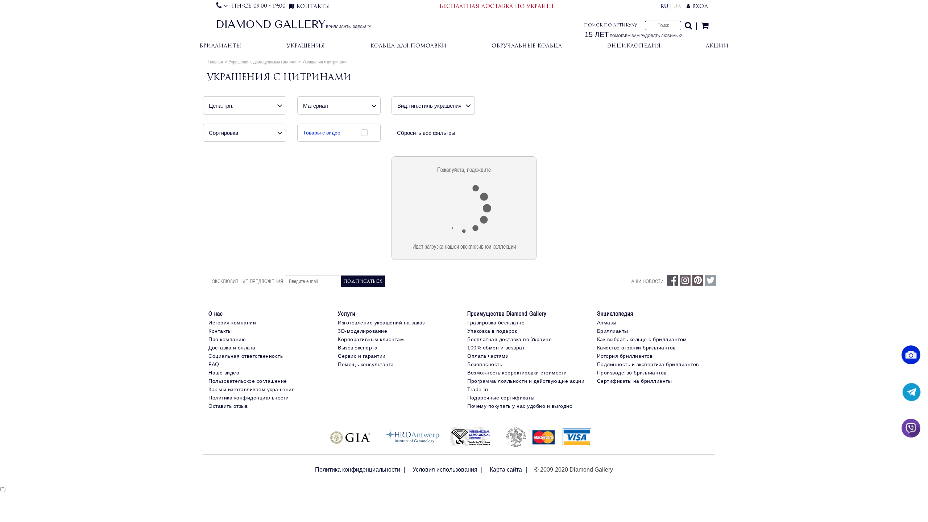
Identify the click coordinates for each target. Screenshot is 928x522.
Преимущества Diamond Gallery (507, 314)
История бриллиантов (625, 356)
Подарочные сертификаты (500, 398)
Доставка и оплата (232, 348)
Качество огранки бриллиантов (636, 348)
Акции (717, 45)
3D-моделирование (362, 331)
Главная (215, 61)
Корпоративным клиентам (371, 339)
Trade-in (477, 389)
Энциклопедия (633, 45)
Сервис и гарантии (362, 356)
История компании (232, 323)
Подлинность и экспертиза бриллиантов (648, 364)
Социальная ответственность (245, 356)
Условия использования (445, 470)
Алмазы (607, 323)
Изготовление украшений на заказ (381, 323)
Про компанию (227, 339)
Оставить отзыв (228, 406)
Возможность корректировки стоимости (517, 373)
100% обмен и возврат (496, 348)
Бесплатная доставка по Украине (509, 339)
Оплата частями (488, 356)
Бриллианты (220, 45)
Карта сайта (506, 470)
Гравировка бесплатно (496, 323)
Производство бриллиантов (632, 373)
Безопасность (484, 364)
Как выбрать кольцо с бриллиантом (642, 339)
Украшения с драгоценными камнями (263, 61)
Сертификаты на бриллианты (634, 381)
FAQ (213, 364)
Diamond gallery (270, 25)
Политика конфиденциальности (248, 398)
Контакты (220, 331)
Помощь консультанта (366, 364)
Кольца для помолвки (408, 45)
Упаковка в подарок (492, 331)
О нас (215, 314)
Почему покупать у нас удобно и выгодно (519, 406)
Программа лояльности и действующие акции (525, 381)
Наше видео (223, 373)
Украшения (305, 45)
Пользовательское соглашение (247, 381)
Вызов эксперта (357, 348)
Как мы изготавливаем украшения (251, 389)
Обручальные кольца (527, 45)
